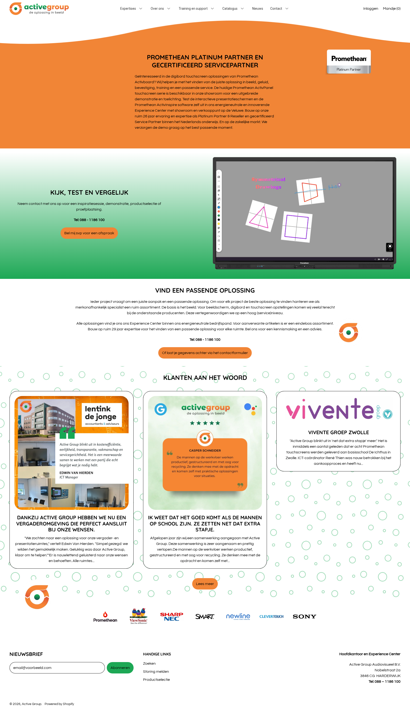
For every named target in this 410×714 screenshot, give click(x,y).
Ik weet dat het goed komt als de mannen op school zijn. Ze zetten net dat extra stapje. (205, 523)
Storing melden (156, 671)
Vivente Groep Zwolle (338, 432)
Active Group (31, 704)
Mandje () (392, 10)
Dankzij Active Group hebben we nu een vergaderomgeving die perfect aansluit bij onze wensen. (71, 523)
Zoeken (149, 663)
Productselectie (156, 680)
